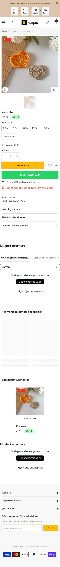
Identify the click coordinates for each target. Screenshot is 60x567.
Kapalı (56, 3)
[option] (30, 64)
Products (14, 31)
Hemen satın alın (29, 175)
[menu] (3, 22)
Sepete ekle (23, 165)
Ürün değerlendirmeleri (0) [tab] (15, 257)
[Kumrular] (30, 401)
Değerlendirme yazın (30, 281)
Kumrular (21, 426)
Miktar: (5, 150)
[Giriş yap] (48, 22)
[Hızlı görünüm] (40, 390)
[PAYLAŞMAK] (56, 165)
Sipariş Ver (30, 418)
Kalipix (4, 31)
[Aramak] (12, 22)
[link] (50, 165)
